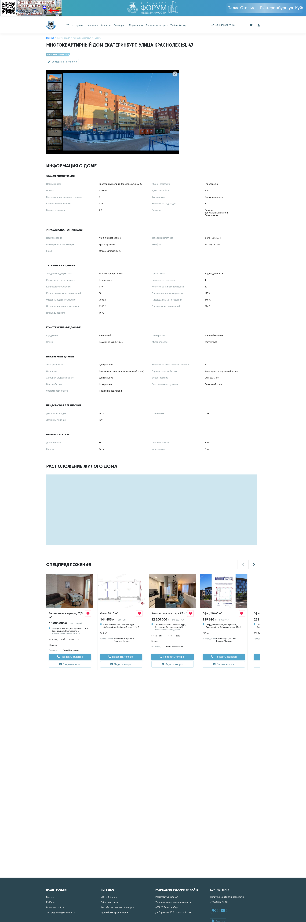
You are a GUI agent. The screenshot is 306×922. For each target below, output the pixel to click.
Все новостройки (55, 907)
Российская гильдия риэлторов (117, 907)
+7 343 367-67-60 (219, 902)
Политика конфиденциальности (227, 897)
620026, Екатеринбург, (167, 907)
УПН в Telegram (109, 897)
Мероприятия (136, 25)
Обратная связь (109, 902)
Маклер (50, 897)
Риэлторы (119, 25)
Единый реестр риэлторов (114, 912)
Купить (80, 25)
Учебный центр (178, 25)
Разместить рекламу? (166, 897)
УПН (69, 25)
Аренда (92, 25)
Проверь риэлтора (156, 25)
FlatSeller (50, 902)
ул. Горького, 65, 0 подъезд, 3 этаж (173, 912)
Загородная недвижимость (60, 912)
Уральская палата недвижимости (173, 902)
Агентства (106, 25)
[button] (243, 564)
